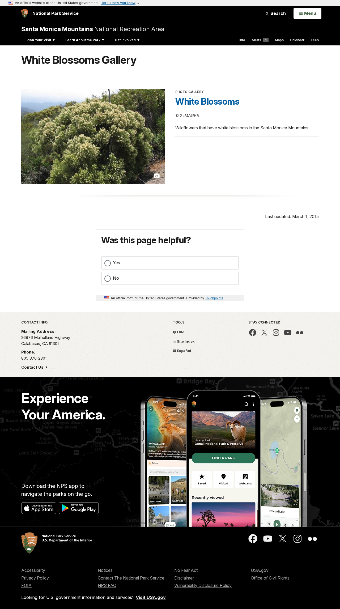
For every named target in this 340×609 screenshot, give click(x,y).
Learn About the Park (82, 40)
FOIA (26, 585)
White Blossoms (207, 101)
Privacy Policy (35, 578)
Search (277, 13)
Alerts (259, 40)
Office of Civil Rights (270, 578)
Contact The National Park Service (131, 578)
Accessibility (33, 570)
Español (183, 350)
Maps (279, 40)
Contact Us (33, 367)
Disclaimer (184, 578)
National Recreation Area (92, 28)
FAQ (180, 332)
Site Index (185, 341)
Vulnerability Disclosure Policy (203, 585)
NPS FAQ (107, 585)
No (116, 278)
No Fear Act (186, 570)
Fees (315, 40)
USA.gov (260, 570)
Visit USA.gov (151, 597)
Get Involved (125, 40)
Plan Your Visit (39, 40)
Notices (105, 570)
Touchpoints (214, 297)
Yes (116, 262)
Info (242, 40)
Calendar (297, 40)
